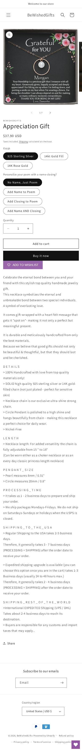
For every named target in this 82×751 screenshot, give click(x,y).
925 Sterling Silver (21, 156)
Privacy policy (21, 741)
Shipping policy (63, 741)
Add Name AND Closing (24, 211)
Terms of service (42, 741)
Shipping (23, 141)
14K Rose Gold (18, 166)
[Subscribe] (62, 683)
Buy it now (41, 256)
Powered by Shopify (44, 735)
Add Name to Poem (21, 192)
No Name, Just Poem (23, 182)
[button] (8, 15)
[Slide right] (50, 112)
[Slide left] (31, 112)
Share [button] (11, 643)
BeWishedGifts (25, 735)
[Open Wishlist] (75, 744)
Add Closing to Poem (23, 201)
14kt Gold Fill (54, 156)
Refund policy (66, 735)
